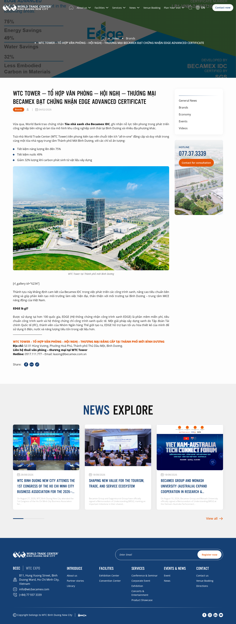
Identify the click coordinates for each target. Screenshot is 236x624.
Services (117, 7)
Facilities (100, 7)
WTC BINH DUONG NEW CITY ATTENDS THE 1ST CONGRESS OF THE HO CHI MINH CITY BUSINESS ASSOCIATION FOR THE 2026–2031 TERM (46, 486)
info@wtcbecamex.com (34, 589)
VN (200, 12)
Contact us (202, 575)
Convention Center (110, 580)
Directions (202, 586)
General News (188, 100)
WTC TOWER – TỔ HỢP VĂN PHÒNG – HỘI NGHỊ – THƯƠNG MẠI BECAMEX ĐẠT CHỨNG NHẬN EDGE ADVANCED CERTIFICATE (121, 43)
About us (82, 7)
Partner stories (75, 580)
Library (71, 586)
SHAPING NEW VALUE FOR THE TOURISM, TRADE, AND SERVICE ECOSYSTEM (116, 483)
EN (203, 8)
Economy (185, 114)
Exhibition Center (109, 575)
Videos (183, 128)
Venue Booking (152, 7)
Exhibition (137, 586)
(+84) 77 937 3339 (30, 595)
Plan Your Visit (172, 7)
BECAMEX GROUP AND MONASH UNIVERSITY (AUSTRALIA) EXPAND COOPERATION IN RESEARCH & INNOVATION (184, 486)
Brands (183, 107)
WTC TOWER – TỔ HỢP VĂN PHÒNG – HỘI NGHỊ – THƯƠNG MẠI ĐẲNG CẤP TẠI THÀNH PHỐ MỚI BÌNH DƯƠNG (88, 342)
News (132, 7)
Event (167, 575)
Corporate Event (140, 580)
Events (183, 121)
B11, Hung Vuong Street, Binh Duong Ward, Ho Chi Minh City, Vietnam (39, 580)
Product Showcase (142, 600)
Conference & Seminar (144, 575)
